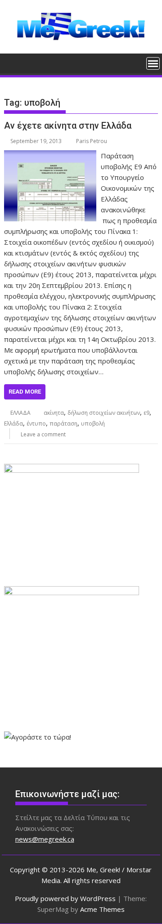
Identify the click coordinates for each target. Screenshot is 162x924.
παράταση (63, 423)
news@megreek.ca (44, 838)
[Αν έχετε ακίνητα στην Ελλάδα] (50, 155)
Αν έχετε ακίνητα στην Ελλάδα (67, 125)
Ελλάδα (13, 423)
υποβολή (93, 423)
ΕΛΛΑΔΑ (20, 413)
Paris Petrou (91, 141)
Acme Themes (102, 909)
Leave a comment (43, 434)
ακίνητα (54, 413)
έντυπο (36, 423)
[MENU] (153, 63)
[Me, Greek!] (13, 62)
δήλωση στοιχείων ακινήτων (104, 413)
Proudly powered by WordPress (65, 898)
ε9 (146, 413)
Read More (25, 391)
